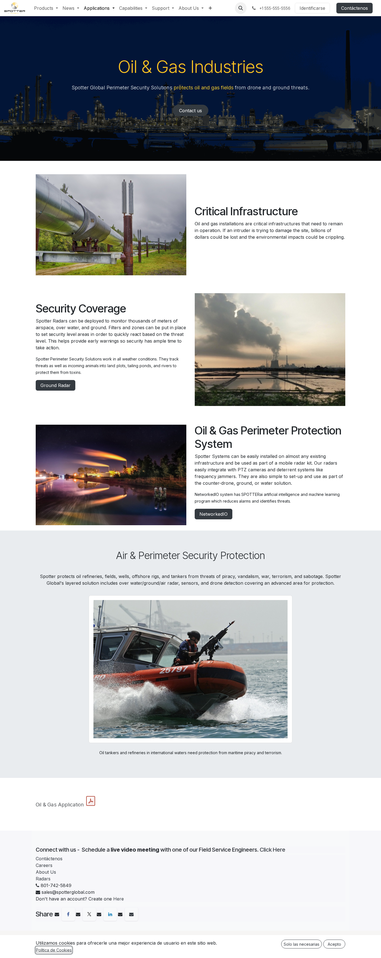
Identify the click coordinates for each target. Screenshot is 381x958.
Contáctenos (354, 8)
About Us (46, 872)
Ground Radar (55, 385)
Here (118, 899)
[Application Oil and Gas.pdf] (90, 801)
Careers (44, 865)
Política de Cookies (54, 950)
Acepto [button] (334, 944)
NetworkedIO (213, 514)
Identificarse (312, 8)
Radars (43, 878)
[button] (241, 8)
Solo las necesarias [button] (301, 944)
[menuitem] (46, 8)
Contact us (190, 110)
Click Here (272, 849)
